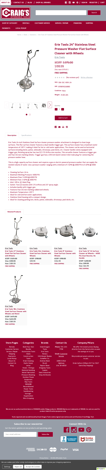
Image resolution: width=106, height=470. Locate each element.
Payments (6, 28)
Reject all (18, 467)
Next (50, 105)
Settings (7, 467)
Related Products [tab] (14, 212)
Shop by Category (9, 23)
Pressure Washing (28, 375)
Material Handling (28, 370)
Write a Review (87, 77)
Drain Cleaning (28, 361)
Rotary (44, 354)
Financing (77, 23)
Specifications (26, 135)
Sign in (84, 2)
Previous (6, 105)
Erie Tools (44, 352)
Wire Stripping (28, 398)
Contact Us (18, 2)
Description (12, 135)
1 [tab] (26, 114)
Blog (30, 2)
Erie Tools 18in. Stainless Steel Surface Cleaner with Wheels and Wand (15, 311)
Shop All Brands (43, 2)
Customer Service (42, 23)
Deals (28, 354)
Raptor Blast (44, 366)
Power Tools (28, 389)
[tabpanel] (12, 106)
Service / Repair (61, 23)
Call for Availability (41, 233)
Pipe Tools (28, 382)
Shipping (89, 23)
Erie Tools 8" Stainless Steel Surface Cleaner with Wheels (65, 253)
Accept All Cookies (33, 467)
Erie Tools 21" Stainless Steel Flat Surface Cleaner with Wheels (15, 253)
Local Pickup (21, 28)
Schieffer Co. (44, 358)
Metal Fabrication (28, 372)
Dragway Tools (44, 368)
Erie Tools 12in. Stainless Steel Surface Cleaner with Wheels (40, 253)
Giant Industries (45, 372)
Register (93, 2)
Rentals (26, 23)
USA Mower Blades (45, 356)
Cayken (44, 370)
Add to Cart (16, 233)
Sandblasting (28, 391)
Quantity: (57, 106)
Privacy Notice (44, 458)
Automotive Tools (28, 352)
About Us (5, 2)
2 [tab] (30, 114)
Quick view (16, 229)
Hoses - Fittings (28, 368)
